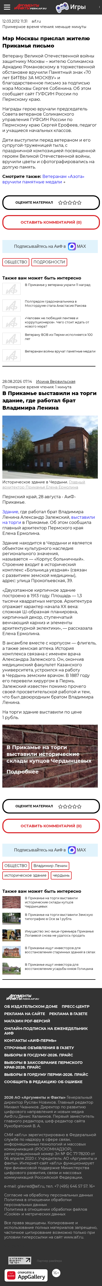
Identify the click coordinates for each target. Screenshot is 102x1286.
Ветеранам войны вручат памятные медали (60, 351)
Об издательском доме (31, 1006)
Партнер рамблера (49, 1260)
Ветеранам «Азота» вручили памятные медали (43, 179)
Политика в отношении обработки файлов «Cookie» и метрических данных (45, 1211)
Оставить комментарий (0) (51, 222)
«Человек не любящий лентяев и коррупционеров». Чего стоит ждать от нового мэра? (57, 322)
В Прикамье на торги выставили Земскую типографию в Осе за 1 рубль (59, 917)
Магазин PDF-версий (27, 1021)
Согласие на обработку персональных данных (48, 1195)
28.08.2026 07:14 (17, 381)
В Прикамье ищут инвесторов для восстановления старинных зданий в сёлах (60, 950)
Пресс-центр (75, 1006)
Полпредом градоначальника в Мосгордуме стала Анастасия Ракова (55, 303)
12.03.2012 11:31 (14, 21)
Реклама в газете (68, 1013)
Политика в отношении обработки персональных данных (38, 1202)
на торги (11, 522)
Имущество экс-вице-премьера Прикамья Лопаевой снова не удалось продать (59, 933)
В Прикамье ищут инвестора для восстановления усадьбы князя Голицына (59, 967)
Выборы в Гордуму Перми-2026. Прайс (46, 1074)
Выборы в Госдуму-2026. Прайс (38, 1055)
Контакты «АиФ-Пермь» (30, 1040)
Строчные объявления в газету (39, 1047)
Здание (10, 511)
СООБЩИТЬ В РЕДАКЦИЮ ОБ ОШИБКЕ (43, 1082)
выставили (83, 517)
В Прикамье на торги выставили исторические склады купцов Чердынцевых (49, 754)
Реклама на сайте (24, 1013)
